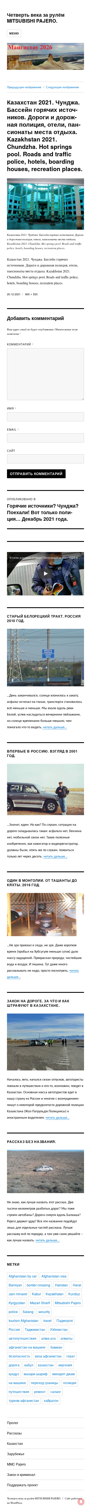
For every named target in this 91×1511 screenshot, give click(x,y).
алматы (67, 1338)
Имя (12, 408)
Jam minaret (18, 1293)
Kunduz (74, 1293)
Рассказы (14, 1433)
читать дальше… (54, 727)
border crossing (38, 1285)
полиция (69, 1382)
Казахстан (15, 1443)
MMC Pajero (16, 1464)
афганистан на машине (27, 1347)
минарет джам (63, 1373)
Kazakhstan (54, 1293)
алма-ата (48, 1338)
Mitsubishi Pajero (68, 1302)
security (44, 1311)
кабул (28, 1365)
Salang (28, 1311)
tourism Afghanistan (24, 1320)
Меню (14, 33)
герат (70, 1356)
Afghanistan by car (23, 1276)
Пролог (12, 1422)
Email (13, 429)
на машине (17, 1382)
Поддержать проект (22, 1484)
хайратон (51, 1400)
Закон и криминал (21, 1474)
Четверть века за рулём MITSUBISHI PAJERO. (36, 17)
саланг (55, 1391)
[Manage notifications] (81, 1501)
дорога (14, 1365)
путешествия (19, 1391)
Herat (77, 1285)
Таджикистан (35, 1329)
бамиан (56, 1347)
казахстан (46, 1365)
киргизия (65, 1365)
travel (47, 1320)
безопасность (19, 1356)
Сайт (11, 451)
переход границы (44, 1382)
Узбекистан (59, 1329)
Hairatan (61, 1285)
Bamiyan (15, 1285)
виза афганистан (48, 1356)
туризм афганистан (24, 1400)
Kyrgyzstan (17, 1302)
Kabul (36, 1293)
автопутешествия (22, 1338)
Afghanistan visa (53, 1276)
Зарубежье (15, 1453)
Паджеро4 (65, 1320)
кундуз (14, 1373)
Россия (14, 1329)
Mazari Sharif (40, 1302)
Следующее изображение (62, 87)
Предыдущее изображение (24, 87)
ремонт (40, 1391)
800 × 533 (31, 294)
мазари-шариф (35, 1373)
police (13, 1311)
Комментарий (20, 344)
